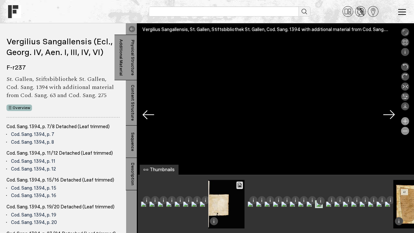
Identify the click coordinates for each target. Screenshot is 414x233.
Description (132, 174)
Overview (21, 107)
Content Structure (132, 103)
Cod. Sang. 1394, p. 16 (33, 195)
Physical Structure (132, 57)
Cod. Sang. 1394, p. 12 (33, 169)
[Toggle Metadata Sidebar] (130, 29)
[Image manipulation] (405, 99)
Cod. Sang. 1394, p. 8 (32, 142)
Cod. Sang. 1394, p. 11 (33, 161)
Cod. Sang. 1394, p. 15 (33, 188)
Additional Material (121, 57)
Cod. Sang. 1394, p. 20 (34, 222)
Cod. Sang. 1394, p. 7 (32, 134)
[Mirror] (405, 89)
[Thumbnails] (405, 44)
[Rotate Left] (405, 69)
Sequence (132, 141)
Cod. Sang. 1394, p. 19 (33, 214)
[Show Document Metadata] (405, 54)
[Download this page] (405, 108)
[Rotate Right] (405, 79)
